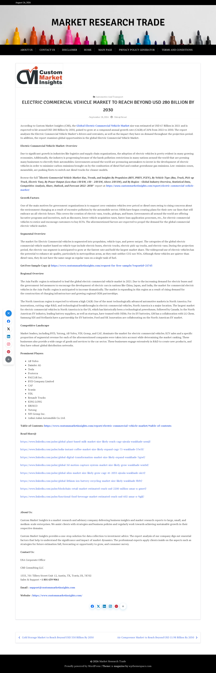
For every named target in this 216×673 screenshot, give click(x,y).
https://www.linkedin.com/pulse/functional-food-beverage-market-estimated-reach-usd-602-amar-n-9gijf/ (82, 496)
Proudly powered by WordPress (82, 666)
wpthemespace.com (140, 666)
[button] (123, 606)
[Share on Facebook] (92, 606)
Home (87, 49)
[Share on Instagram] (110, 606)
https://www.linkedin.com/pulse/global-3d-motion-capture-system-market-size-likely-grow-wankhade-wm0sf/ (84, 465)
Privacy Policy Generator (137, 49)
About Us (26, 49)
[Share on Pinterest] (116, 606)
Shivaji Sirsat (120, 117)
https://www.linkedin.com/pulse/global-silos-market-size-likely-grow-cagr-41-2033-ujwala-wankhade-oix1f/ (83, 473)
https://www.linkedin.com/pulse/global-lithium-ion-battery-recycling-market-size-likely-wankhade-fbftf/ (81, 481)
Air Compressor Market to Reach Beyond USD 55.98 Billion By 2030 (155, 637)
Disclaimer (69, 49)
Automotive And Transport (109, 96)
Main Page (105, 49)
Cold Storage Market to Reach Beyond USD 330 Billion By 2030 (58, 637)
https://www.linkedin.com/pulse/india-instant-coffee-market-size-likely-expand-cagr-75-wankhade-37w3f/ (82, 449)
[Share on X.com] (98, 606)
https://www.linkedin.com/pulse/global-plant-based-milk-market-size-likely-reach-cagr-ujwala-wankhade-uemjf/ (85, 441)
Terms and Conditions (177, 49)
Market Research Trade (108, 22)
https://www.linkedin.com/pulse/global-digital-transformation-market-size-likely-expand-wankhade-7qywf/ (82, 457)
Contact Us (47, 49)
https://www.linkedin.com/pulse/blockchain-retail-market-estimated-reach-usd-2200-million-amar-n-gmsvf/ (83, 488)
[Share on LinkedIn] (104, 606)
